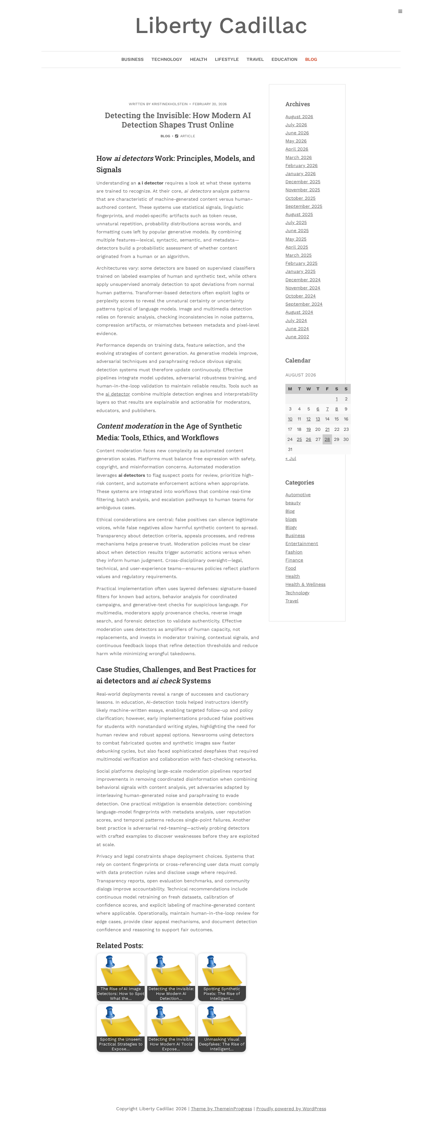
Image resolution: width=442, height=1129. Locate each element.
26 (308, 439)
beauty (293, 502)
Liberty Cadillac (221, 25)
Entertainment (301, 543)
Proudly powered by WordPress (291, 1108)
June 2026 (297, 132)
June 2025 (297, 230)
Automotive (298, 494)
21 (327, 429)
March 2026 (298, 157)
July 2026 (296, 124)
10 (290, 418)
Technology (166, 59)
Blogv (291, 527)
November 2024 (302, 287)
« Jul (290, 458)
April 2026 (296, 148)
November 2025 (302, 189)
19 (308, 429)
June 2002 (297, 336)
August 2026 (299, 116)
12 (308, 418)
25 (299, 439)
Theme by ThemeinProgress (221, 1108)
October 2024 (300, 295)
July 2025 (296, 222)
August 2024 (299, 312)
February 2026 (301, 165)
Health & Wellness (305, 584)
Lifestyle (227, 59)
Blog (311, 59)
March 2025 (298, 255)
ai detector (117, 394)
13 (318, 418)
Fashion (294, 551)
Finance (294, 560)
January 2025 (300, 271)
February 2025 (301, 263)
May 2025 (295, 238)
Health (198, 59)
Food (290, 568)
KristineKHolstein (170, 104)
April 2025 (296, 247)
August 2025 (299, 214)
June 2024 (297, 328)
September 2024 (304, 304)
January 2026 (300, 173)
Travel (255, 59)
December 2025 (302, 181)
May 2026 (296, 140)
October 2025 (300, 198)
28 (327, 439)
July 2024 (296, 320)
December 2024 (303, 279)
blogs (291, 519)
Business (132, 59)
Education (284, 59)
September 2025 (303, 206)
